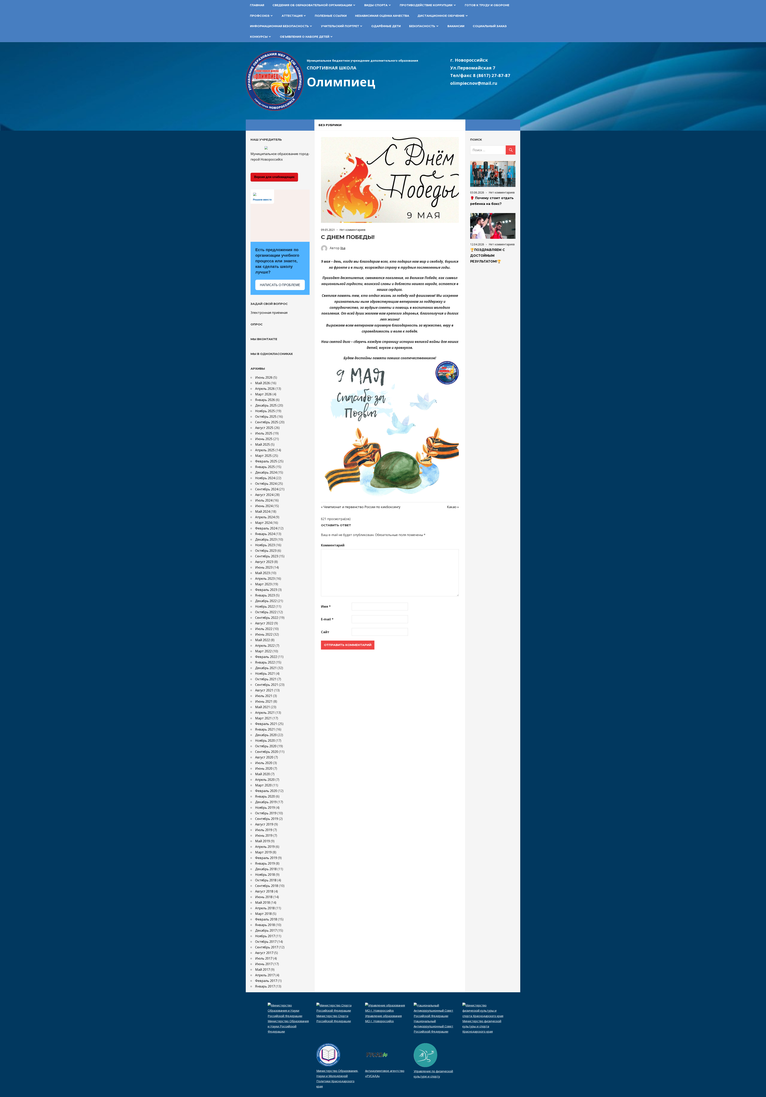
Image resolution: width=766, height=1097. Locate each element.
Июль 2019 (263, 830)
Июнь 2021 (263, 701)
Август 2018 (264, 891)
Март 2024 (263, 522)
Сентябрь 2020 (266, 751)
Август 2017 (264, 953)
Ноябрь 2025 (265, 411)
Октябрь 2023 (265, 550)
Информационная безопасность (279, 26)
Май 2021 (262, 707)
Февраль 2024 (266, 528)
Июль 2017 (263, 958)
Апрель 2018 (265, 908)
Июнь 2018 (263, 897)
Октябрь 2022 (265, 612)
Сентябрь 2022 (266, 617)
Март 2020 (263, 785)
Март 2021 (263, 718)
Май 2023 (262, 573)
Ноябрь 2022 (265, 606)
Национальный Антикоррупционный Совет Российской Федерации (433, 1026)
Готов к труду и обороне (487, 5)
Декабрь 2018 (266, 869)
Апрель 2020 (265, 779)
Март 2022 (263, 651)
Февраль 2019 (266, 858)
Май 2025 (262, 444)
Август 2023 (264, 562)
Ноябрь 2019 (265, 807)
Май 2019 (262, 841)
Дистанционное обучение (441, 16)
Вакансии (455, 26)
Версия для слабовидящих (274, 177)
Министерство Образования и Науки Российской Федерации (288, 1026)
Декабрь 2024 (266, 472)
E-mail (327, 619)
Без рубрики (330, 125)
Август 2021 (264, 690)
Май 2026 (262, 383)
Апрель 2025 (265, 450)
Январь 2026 (265, 400)
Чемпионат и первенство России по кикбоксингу (361, 507)
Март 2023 (263, 584)
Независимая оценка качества (382, 16)
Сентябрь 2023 (266, 556)
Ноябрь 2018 (265, 874)
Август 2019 (264, 824)
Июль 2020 (263, 763)
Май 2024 (262, 511)
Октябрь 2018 (265, 880)
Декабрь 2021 (266, 668)
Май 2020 (262, 774)
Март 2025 (263, 455)
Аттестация (292, 16)
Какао (453, 507)
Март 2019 (263, 852)
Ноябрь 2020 (265, 740)
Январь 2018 (265, 925)
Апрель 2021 (265, 712)
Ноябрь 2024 (265, 478)
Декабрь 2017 (266, 930)
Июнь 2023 (263, 567)
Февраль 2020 (266, 791)
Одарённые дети (386, 26)
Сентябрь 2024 (266, 489)
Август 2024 (264, 495)
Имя (326, 606)
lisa (342, 248)
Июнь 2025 (263, 439)
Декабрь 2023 (266, 539)
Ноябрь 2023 (265, 545)
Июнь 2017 (263, 964)
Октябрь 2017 (265, 941)
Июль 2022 (263, 629)
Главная (257, 5)
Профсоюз (259, 16)
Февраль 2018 (266, 919)
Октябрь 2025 (265, 416)
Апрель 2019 (265, 846)
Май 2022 (262, 640)
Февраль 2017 (266, 981)
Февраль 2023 (266, 590)
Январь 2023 (265, 595)
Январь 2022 (265, 662)
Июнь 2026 (263, 377)
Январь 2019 (265, 863)
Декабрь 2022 (266, 601)
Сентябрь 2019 (266, 819)
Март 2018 (263, 913)
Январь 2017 (265, 986)
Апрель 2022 (265, 645)
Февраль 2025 (266, 461)
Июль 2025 (263, 433)
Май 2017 (262, 969)
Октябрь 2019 (265, 813)
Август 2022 (264, 623)
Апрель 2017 (265, 975)
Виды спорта (376, 5)
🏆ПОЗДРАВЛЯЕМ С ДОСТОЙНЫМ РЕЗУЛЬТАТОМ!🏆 (487, 255)
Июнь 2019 (263, 835)
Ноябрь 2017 (265, 936)
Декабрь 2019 (266, 802)
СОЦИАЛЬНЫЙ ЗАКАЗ (490, 26)
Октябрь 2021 (265, 679)
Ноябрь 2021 (265, 673)
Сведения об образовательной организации (312, 5)
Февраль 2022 (266, 657)
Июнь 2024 (263, 506)
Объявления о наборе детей (304, 37)
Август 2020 (264, 757)
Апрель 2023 (265, 578)
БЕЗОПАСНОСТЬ (422, 26)
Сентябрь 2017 (266, 947)
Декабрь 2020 (266, 735)
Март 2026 (263, 394)
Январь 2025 (265, 467)
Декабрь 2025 (266, 405)
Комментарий (333, 545)
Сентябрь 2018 (266, 886)
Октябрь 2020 (265, 746)
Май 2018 (262, 902)
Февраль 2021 (266, 724)
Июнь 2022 (263, 634)
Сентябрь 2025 (266, 422)
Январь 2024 (265, 534)
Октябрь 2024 (265, 483)
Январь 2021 (265, 729)
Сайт (325, 632)
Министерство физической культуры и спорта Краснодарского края (481, 1026)
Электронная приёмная (269, 312)
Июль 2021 (263, 696)
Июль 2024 (263, 500)
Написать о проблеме (280, 285)
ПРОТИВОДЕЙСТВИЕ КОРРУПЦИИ (426, 5)
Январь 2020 (265, 796)
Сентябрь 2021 (266, 684)
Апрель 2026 (265, 388)
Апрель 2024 (265, 517)
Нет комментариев (352, 230)
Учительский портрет (340, 26)
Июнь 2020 (263, 768)
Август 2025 (264, 428)
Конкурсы (259, 37)
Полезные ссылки (331, 16)
